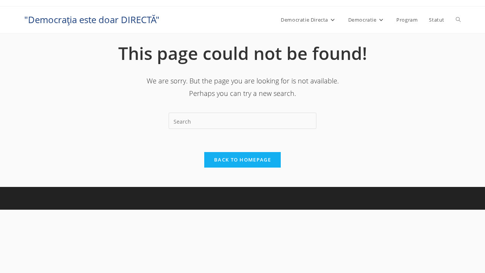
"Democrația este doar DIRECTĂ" (92, 19)
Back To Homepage (242, 159)
